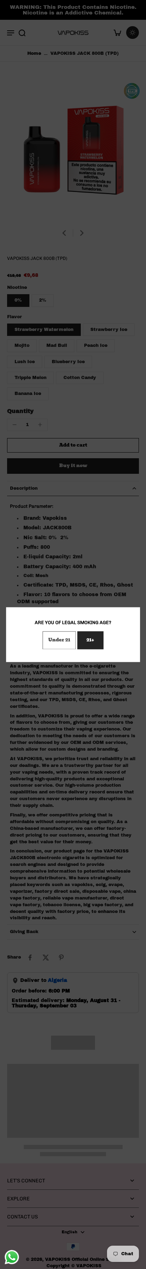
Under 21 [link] (59, 640)
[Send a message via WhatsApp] (12, 1257)
